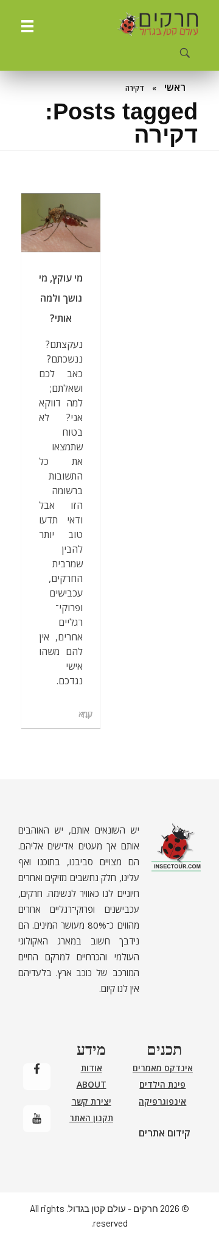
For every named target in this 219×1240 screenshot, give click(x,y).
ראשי (175, 87)
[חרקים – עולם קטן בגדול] (157, 24)
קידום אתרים (164, 1132)
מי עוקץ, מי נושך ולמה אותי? (61, 298)
